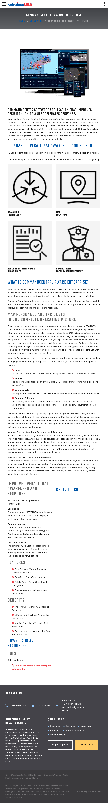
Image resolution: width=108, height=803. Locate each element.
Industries (86, 726)
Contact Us (44, 705)
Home (22, 21)
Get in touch (86, 745)
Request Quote (60, 745)
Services (70, 726)
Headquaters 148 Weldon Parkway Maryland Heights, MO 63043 (73, 705)
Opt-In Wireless (95, 791)
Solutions (55, 726)
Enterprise (36, 21)
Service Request (59, 734)
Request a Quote (75, 730)
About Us (55, 730)
